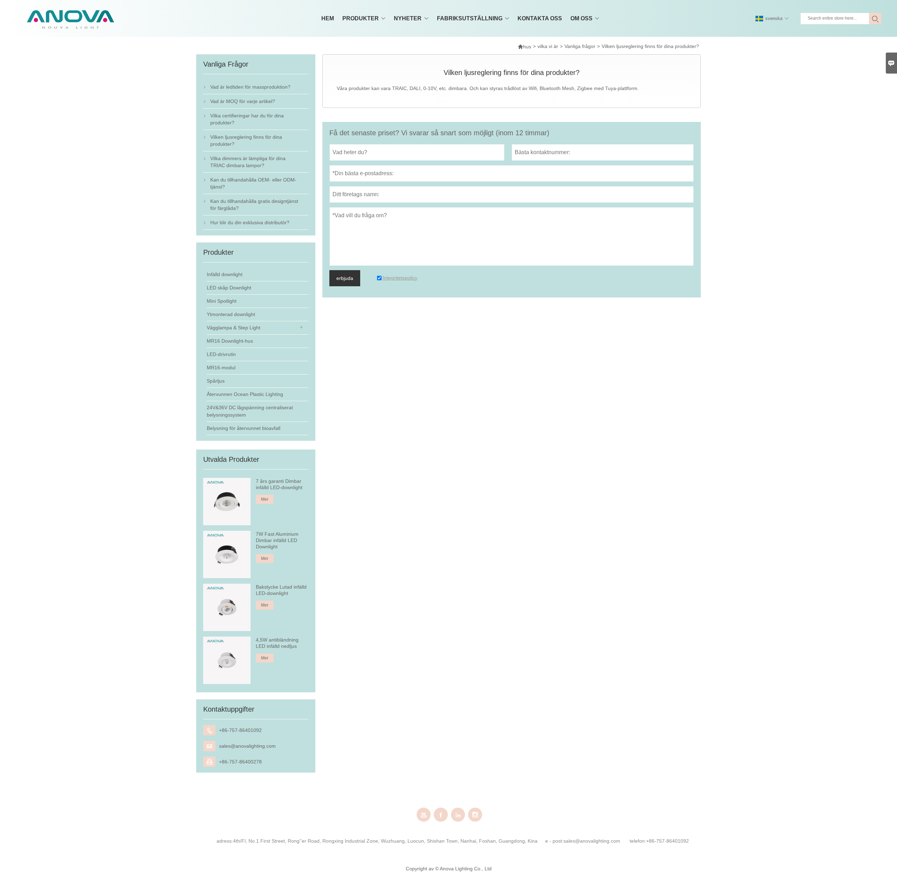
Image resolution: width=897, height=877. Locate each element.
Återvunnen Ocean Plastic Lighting (245, 394)
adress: (225, 841)
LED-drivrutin (221, 354)
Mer (264, 499)
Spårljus (216, 381)
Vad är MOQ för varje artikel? (242, 101)
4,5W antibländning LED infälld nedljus (277, 643)
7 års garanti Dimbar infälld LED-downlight (279, 484)
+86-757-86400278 (240, 762)
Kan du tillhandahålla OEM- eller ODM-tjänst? (253, 183)
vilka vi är (547, 46)
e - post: (554, 841)
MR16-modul (221, 367)
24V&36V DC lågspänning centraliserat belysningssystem (250, 411)
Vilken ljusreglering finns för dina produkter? (246, 140)
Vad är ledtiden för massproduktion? (250, 87)
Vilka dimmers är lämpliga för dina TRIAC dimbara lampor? (248, 162)
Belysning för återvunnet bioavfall (243, 428)
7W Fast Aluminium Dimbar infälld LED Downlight (277, 540)
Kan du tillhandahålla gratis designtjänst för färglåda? (254, 204)
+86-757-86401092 (240, 730)
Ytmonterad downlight (231, 314)
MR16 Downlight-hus (230, 341)
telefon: (638, 841)
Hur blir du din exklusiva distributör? (249, 222)
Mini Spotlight (222, 301)
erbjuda (344, 278)
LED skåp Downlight (229, 287)
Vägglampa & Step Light (233, 327)
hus (524, 46)
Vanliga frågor (579, 46)
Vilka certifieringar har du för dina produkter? (247, 119)
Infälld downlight (224, 274)
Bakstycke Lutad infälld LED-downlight (281, 590)
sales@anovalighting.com (247, 746)
